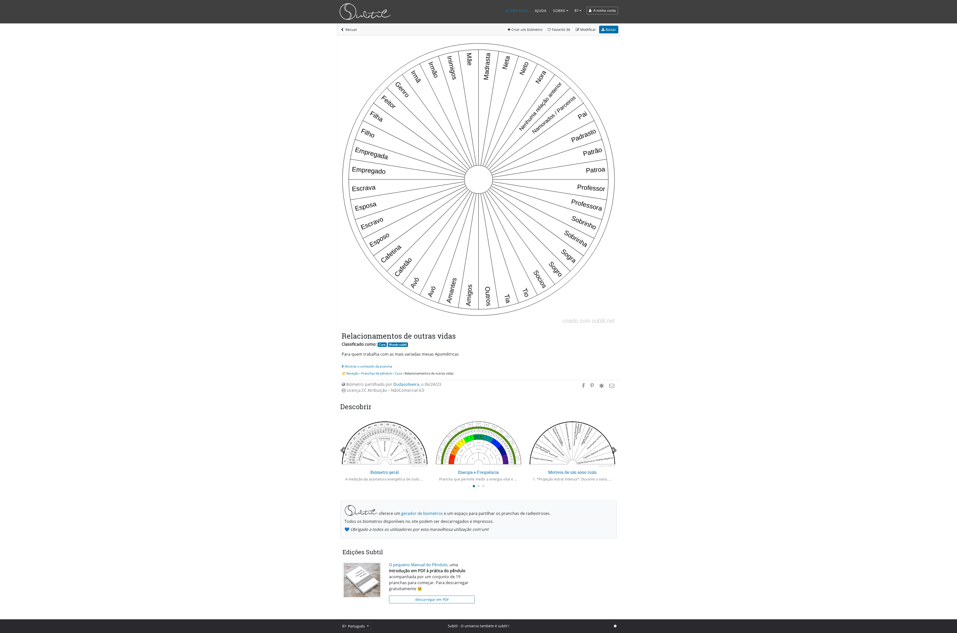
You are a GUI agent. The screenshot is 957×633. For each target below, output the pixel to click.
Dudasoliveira (406, 384)
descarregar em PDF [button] (432, 599)
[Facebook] (583, 385)
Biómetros (517, 10)
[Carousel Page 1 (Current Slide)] (474, 486)
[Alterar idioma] (578, 10)
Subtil (453, 626)
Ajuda (541, 10)
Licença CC (385, 390)
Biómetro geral (384, 472)
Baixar (610, 29)
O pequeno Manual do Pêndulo (418, 564)
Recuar (350, 29)
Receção (352, 373)
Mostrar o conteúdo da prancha (368, 366)
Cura (382, 344)
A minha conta (603, 10)
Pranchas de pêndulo (377, 373)
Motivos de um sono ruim (572, 472)
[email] (611, 385)
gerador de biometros (422, 513)
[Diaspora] (601, 385)
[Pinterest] (592, 385)
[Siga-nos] (615, 626)
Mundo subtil (398, 344)
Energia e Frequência (478, 472)
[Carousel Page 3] (483, 486)
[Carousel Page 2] (479, 486)
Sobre (559, 10)
